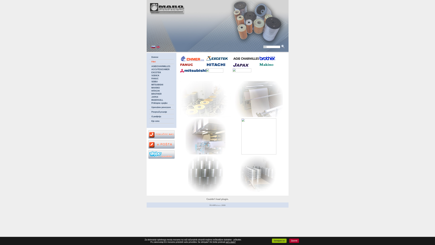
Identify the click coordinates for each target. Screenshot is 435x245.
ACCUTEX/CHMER (160, 69)
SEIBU (154, 81)
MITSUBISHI (157, 85)
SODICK (155, 75)
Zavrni (294, 241)
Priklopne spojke (159, 103)
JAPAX (154, 97)
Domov (154, 57)
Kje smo (155, 121)
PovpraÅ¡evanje (159, 112)
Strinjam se (279, 241)
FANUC (155, 78)
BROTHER (156, 94)
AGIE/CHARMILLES (160, 66)
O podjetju (156, 116)
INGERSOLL (157, 100)
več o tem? (231, 242)
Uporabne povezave (161, 107)
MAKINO (155, 88)
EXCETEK (156, 72)
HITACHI (155, 91)
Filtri (153, 62)
